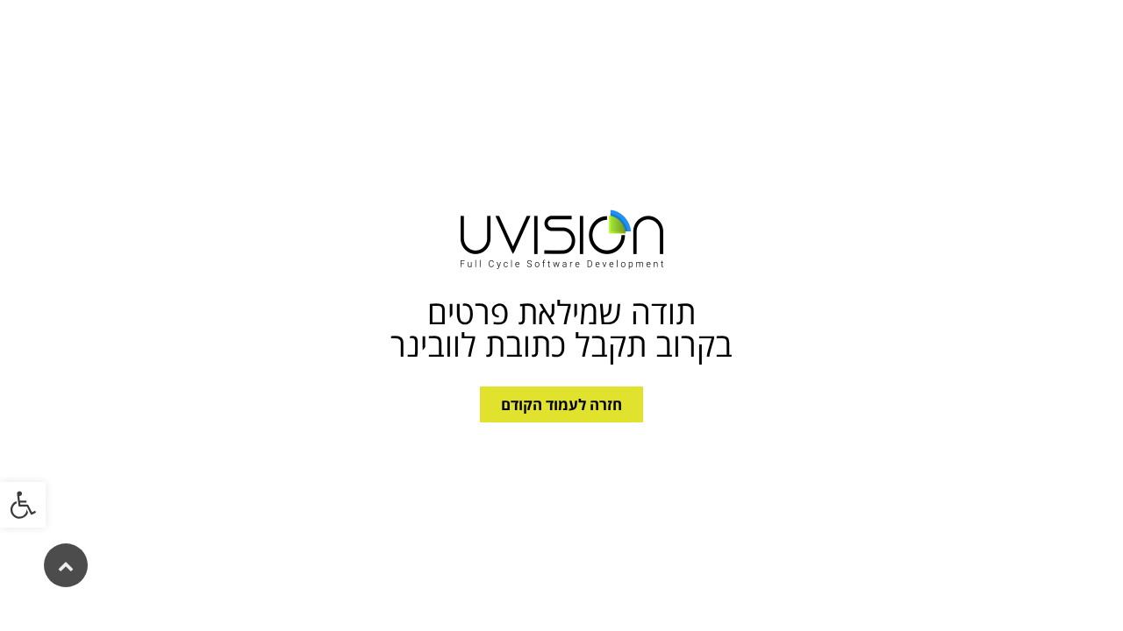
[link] (23, 505)
